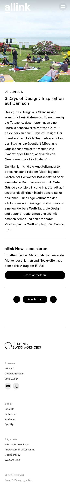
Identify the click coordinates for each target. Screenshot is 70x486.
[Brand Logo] (18, 8)
